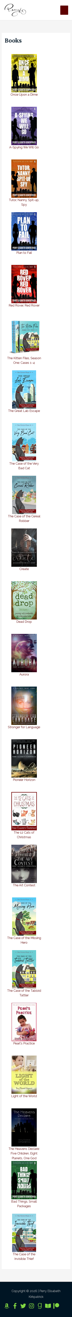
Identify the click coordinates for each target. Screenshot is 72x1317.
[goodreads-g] (40, 1306)
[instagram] (32, 1306)
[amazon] (7, 1306)
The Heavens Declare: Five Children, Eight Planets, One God (24, 1153)
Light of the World (24, 1096)
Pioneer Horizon (24, 780)
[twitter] (24, 1306)
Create (24, 569)
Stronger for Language (24, 727)
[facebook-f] (16, 1306)
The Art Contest (24, 885)
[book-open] (49, 1306)
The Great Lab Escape (24, 411)
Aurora (24, 674)
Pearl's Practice (24, 1043)
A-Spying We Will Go (24, 147)
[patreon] (57, 1306)
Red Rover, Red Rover (24, 305)
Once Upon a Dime (24, 94)
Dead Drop (24, 622)
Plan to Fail (24, 253)
